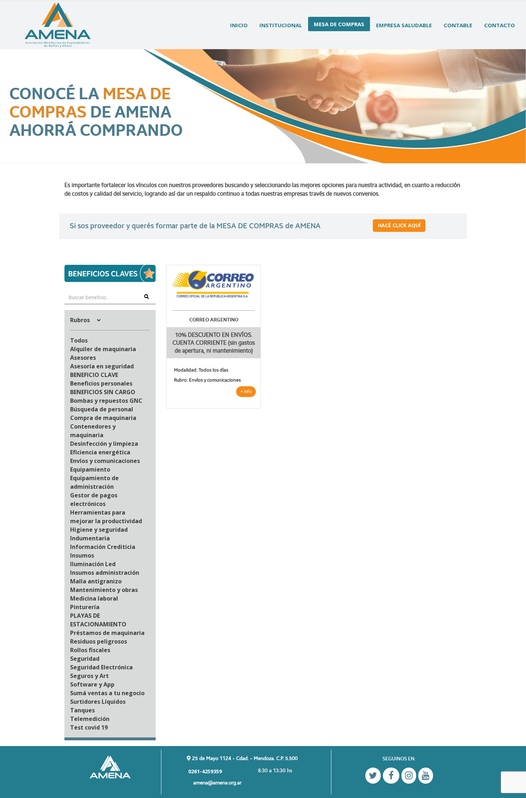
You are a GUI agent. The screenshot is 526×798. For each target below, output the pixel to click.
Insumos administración (104, 573)
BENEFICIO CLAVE (94, 375)
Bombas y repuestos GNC (106, 401)
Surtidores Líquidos (98, 702)
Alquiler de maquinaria (103, 349)
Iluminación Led (93, 564)
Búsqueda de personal (101, 409)
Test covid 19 (89, 727)
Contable (458, 25)
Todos (79, 340)
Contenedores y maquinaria (93, 430)
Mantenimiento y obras (104, 590)
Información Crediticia (102, 547)
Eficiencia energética (100, 452)
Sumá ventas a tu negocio (107, 693)
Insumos (82, 555)
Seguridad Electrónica (101, 667)
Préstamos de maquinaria (107, 633)
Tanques (82, 710)
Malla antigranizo (96, 581)
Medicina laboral (94, 598)
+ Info (246, 391)
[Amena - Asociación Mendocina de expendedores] (57, 25)
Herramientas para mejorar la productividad (106, 516)
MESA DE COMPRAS (339, 24)
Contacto (499, 25)
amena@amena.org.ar (217, 782)
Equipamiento (90, 469)
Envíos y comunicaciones (105, 461)
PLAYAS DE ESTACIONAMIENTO (98, 620)
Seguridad (84, 659)
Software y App (92, 684)
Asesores (83, 358)
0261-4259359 (204, 771)
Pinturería (84, 607)
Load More (314, 427)
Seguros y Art (89, 676)
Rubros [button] (80, 320)
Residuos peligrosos (98, 641)
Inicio (239, 25)
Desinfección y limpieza (104, 444)
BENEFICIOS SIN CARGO (102, 392)
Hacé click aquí (399, 225)
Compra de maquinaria (103, 418)
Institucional (280, 25)
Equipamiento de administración (94, 482)
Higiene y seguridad (99, 530)
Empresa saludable (404, 25)
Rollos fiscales (90, 650)
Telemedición (89, 719)
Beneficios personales (101, 383)
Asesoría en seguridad (102, 366)
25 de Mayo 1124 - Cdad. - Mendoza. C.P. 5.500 (244, 758)
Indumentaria (90, 538)
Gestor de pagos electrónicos (93, 499)
